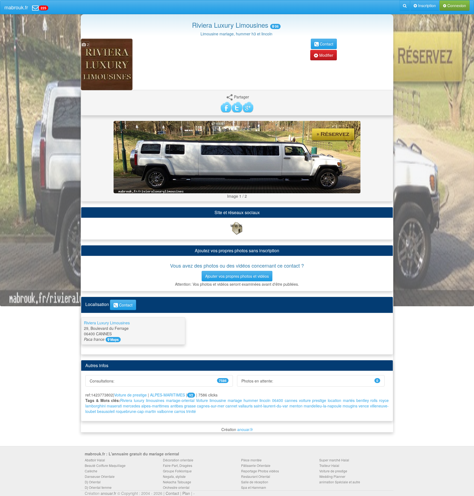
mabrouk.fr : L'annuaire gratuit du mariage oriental (132, 454)
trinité (191, 411)
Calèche (91, 471)
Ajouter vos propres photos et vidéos (237, 276)
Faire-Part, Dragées (177, 465)
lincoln (264, 400)
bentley (362, 400)
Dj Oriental (93, 482)
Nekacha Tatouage (177, 482)
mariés (349, 400)
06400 (277, 400)
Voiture (202, 400)
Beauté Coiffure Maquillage (105, 465)
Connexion (456, 5)
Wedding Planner (332, 476)
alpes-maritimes (155, 406)
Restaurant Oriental (255, 476)
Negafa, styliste (174, 476)
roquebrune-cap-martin (136, 411)
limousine (218, 400)
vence (364, 406)
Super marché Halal (334, 460)
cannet (231, 406)
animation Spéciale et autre (339, 482)
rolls (373, 400)
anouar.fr (245, 429)
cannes (291, 400)
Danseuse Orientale (100, 476)
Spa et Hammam (253, 487)
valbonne (165, 411)
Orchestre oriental (176, 487)
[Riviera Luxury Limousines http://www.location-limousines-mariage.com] (237, 228)
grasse (190, 406)
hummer (251, 400)
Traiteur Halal (329, 465)
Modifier (325, 55)
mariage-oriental (180, 400)
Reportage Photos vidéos (260, 471)
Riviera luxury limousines (142, 400)
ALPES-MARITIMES (167, 395)
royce (384, 400)
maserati (114, 406)
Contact (326, 44)
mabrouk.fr (16, 7)
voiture (305, 400)
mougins (350, 406)
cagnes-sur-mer (210, 406)
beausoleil (106, 411)
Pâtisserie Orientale (255, 465)
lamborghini (95, 406)
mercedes (131, 406)
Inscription (426, 5)
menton (296, 406)
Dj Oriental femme (98, 487)
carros (179, 411)
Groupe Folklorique (177, 471)
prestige (319, 400)
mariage (235, 400)
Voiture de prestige (130, 395)
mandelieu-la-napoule (323, 406)
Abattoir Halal (95, 460)
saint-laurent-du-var (271, 406)
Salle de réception (254, 482)
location (334, 400)
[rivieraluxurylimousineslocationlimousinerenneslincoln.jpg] (237, 156)
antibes (176, 406)
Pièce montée (251, 460)
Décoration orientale (178, 460)
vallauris (245, 406)
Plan (186, 493)
